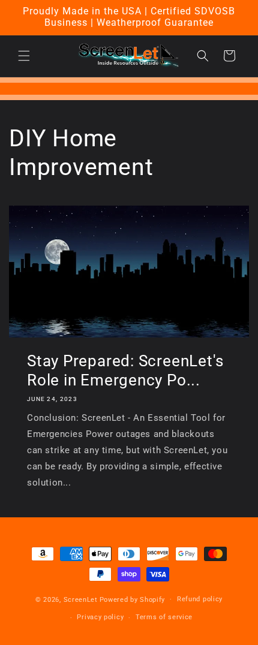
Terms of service (164, 617)
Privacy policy (100, 617)
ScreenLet (81, 599)
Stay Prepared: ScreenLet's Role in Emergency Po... (125, 370)
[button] (24, 56)
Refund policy (200, 599)
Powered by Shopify (133, 599)
